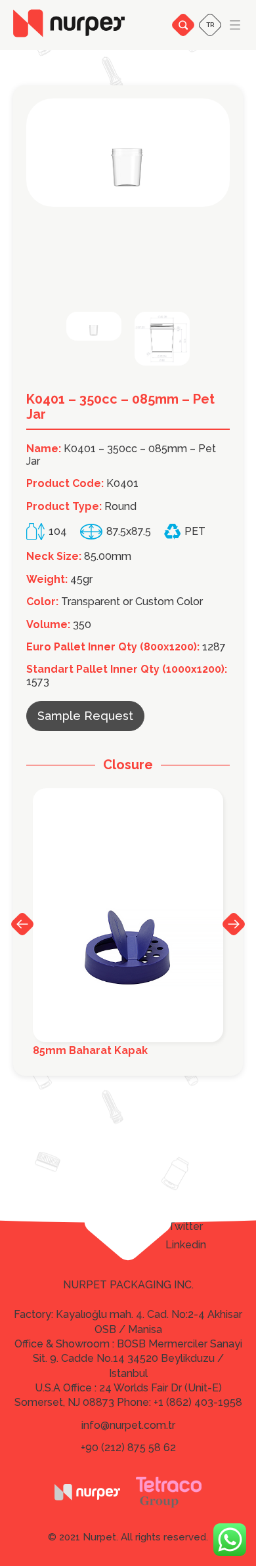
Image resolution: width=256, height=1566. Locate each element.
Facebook (185, 1208)
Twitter (185, 1227)
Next (233, 923)
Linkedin (185, 1245)
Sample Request (85, 716)
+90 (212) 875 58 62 (128, 1447)
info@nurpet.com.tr (128, 1425)
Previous (22, 924)
